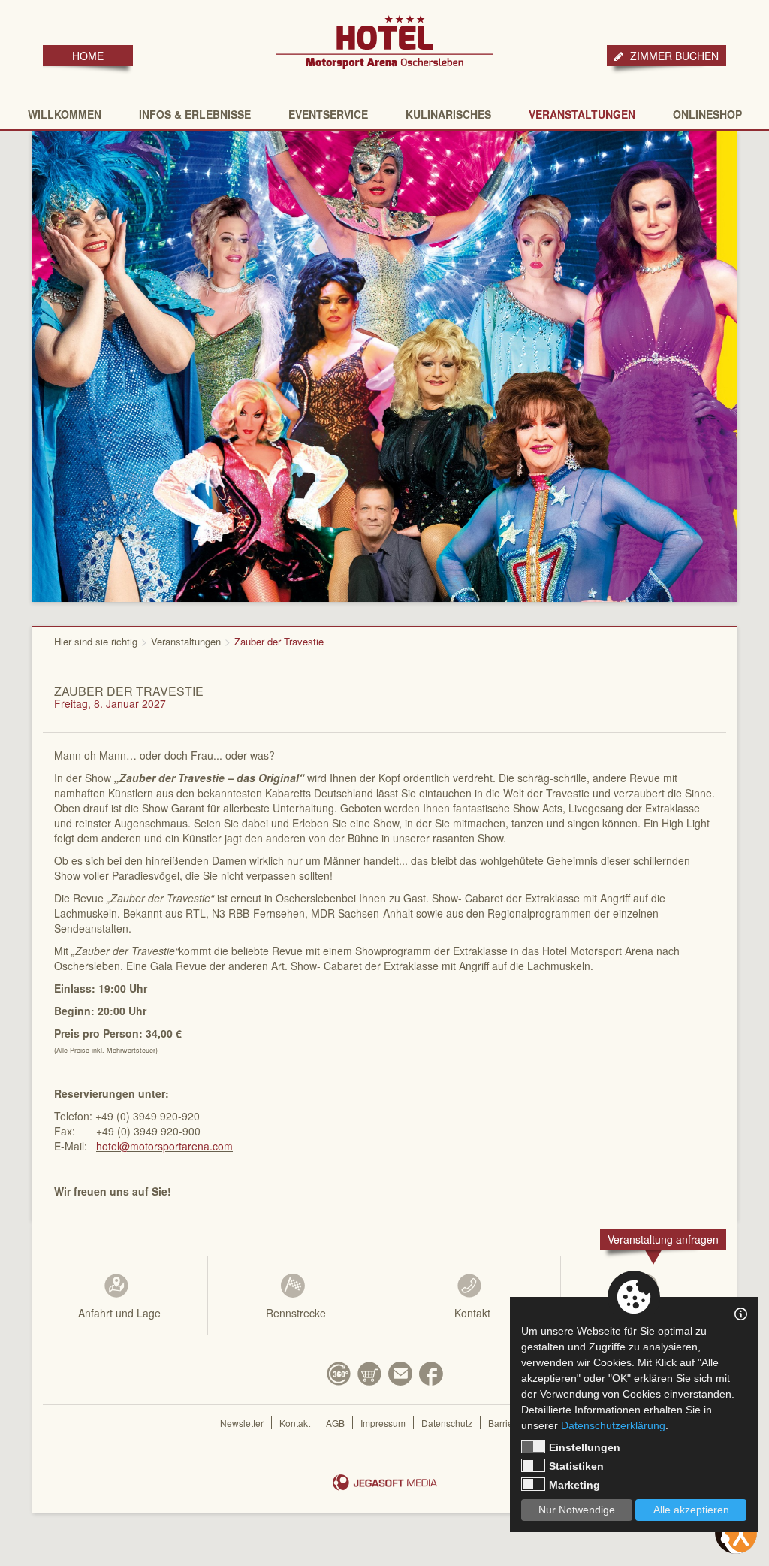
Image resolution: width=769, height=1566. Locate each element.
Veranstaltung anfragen (663, 1239)
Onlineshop (707, 114)
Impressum (383, 1422)
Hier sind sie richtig (95, 641)
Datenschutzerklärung (613, 1425)
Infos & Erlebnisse (195, 114)
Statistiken (576, 1466)
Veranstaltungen (582, 114)
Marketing (574, 1485)
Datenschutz (446, 1422)
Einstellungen (584, 1447)
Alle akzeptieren (691, 1510)
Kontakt (472, 1312)
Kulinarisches (448, 114)
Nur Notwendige (576, 1510)
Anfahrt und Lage (119, 1312)
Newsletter (242, 1422)
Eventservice (328, 114)
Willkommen (64, 114)
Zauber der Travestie (279, 641)
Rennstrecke (296, 1312)
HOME (88, 55)
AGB (335, 1422)
